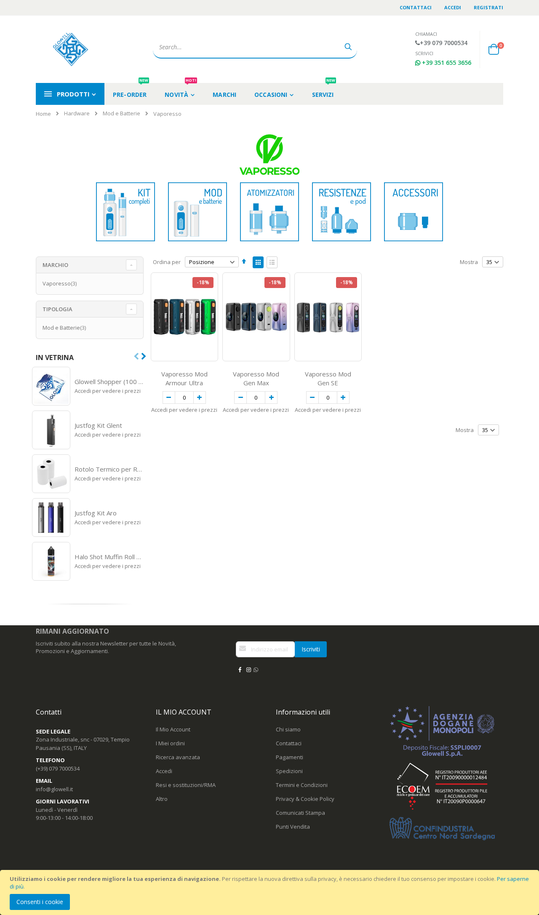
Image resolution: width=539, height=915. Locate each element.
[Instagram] (248, 669)
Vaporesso (61, 283)
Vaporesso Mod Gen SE (328, 378)
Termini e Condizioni (302, 785)
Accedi (452, 7)
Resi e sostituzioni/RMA (186, 785)
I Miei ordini (170, 743)
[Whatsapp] (255, 669)
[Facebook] (239, 669)
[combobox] (255, 47)
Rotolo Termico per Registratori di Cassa (109, 469)
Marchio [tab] (55, 265)
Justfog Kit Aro (96, 513)
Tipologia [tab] (57, 309)
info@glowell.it (54, 789)
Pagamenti (289, 757)
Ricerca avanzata (178, 757)
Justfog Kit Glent (98, 425)
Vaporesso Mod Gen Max (256, 378)
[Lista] (272, 262)
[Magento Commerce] (71, 49)
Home (43, 113)
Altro (162, 799)
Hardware (77, 113)
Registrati (488, 7)
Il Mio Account (173, 729)
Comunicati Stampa (300, 812)
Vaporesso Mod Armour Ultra (184, 378)
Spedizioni (289, 771)
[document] (271, 892)
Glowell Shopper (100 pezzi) (109, 381)
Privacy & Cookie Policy (305, 799)
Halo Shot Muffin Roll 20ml (109, 556)
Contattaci (416, 7)
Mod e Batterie (121, 113)
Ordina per (167, 262)
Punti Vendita (293, 826)
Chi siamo (288, 729)
